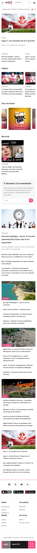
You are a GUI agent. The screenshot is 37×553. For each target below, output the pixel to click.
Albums (4, 523)
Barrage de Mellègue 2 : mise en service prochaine (16, 304)
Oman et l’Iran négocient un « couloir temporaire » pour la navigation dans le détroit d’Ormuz (16, 359)
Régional (5, 298)
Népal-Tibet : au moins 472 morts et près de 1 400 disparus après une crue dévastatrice (18, 350)
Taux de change (24, 523)
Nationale (22, 507)
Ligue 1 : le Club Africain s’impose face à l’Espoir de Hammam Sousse (16, 457)
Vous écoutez (8, 104)
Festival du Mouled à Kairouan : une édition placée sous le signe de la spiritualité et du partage (17, 403)
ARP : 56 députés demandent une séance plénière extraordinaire (18, 263)
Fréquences (5, 513)
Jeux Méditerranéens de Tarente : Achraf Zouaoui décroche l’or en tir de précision (16, 471)
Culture (5, 396)
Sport (4, 38)
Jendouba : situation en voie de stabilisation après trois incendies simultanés (17, 322)
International (6, 345)
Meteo (21, 520)
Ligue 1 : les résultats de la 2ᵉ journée (18, 41)
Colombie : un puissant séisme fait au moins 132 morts (17, 373)
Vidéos (5, 69)
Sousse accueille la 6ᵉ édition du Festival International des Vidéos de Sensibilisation (17, 418)
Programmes (6, 507)
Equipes (4, 510)
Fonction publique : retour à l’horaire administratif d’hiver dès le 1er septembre (11, 59)
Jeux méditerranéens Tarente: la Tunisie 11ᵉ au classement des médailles (18, 464)
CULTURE (5, 164)
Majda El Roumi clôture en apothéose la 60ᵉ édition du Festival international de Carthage (17, 425)
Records (5, 137)
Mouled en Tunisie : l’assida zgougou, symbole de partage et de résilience (18, 411)
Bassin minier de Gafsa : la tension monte (16, 309)
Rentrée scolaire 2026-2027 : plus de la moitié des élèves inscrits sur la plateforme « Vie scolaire (17, 256)
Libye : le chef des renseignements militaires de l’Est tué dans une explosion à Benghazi (18, 367)
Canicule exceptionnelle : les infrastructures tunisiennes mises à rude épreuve (17, 315)
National (5, 54)
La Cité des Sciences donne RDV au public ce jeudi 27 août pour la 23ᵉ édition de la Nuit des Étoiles (12, 92)
